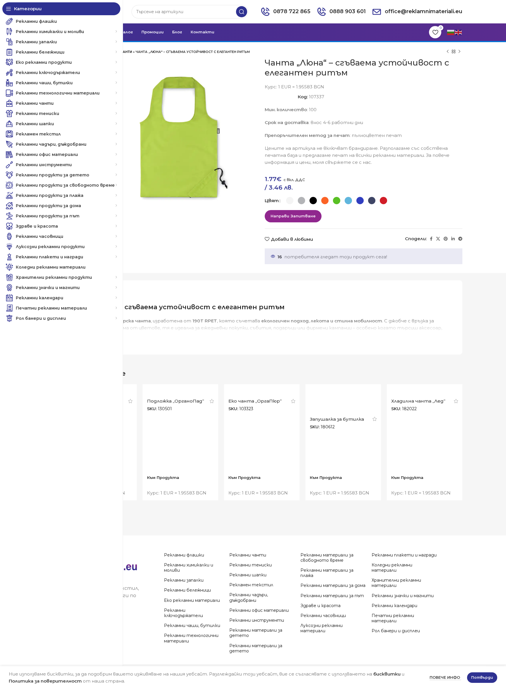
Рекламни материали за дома (332, 585)
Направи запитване (293, 216)
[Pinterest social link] (445, 239)
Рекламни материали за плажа (326, 573)
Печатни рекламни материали (393, 618)
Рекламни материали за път (332, 595)
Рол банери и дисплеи (396, 630)
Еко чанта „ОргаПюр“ (255, 401)
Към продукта (163, 477)
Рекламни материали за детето (255, 633)
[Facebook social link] (431, 239)
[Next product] (459, 52)
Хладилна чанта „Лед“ (418, 401)
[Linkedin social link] (453, 239)
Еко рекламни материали (192, 600)
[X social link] (438, 239)
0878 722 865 (291, 11)
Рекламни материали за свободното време (326, 557)
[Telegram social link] (460, 239)
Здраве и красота (320, 605)
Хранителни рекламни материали (396, 583)
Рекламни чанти (247, 555)
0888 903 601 (347, 11)
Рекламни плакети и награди (404, 555)
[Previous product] (448, 52)
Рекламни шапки (247, 575)
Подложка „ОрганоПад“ (175, 401)
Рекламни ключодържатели (183, 613)
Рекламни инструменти (256, 620)
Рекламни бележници (187, 590)
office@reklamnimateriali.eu (423, 11)
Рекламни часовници (323, 615)
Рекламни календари (394, 605)
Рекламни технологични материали (191, 638)
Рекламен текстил (251, 584)
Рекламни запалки (184, 580)
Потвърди (482, 677)
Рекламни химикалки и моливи (188, 567)
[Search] (241, 11)
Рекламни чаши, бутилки (192, 625)
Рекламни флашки (184, 555)
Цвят (272, 200)
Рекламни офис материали (259, 610)
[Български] (451, 32)
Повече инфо (445, 677)
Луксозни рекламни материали (321, 628)
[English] (458, 32)
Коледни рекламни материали (392, 567)
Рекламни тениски (250, 565)
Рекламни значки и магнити (403, 595)
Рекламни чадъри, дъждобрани (248, 597)
